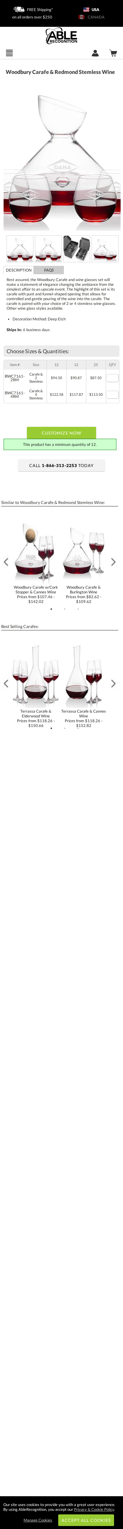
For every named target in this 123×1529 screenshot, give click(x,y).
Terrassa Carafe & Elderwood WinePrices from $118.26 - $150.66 (36, 718)
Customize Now (61, 432)
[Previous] (5, 562)
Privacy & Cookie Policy (94, 1509)
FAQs (49, 270)
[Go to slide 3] (78, 609)
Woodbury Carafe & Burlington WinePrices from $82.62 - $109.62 (84, 594)
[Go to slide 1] (51, 609)
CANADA (95, 17)
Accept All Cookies (86, 1520)
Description (19, 270)
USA (95, 9)
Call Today (61, 465)
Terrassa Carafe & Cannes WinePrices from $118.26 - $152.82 (83, 718)
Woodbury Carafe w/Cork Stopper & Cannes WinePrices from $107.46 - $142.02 (36, 594)
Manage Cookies (38, 1520)
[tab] (19, 270)
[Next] (113, 562)
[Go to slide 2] (65, 609)
